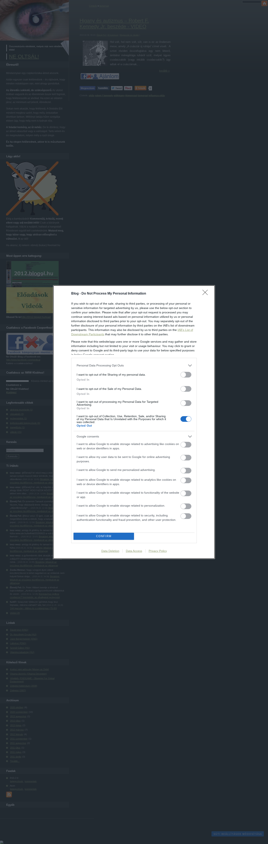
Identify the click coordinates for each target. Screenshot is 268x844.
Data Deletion (110, 551)
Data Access (134, 551)
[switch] (185, 375)
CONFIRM (104, 536)
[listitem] (134, 365)
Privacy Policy (158, 551)
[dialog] (134, 422)
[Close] (206, 294)
